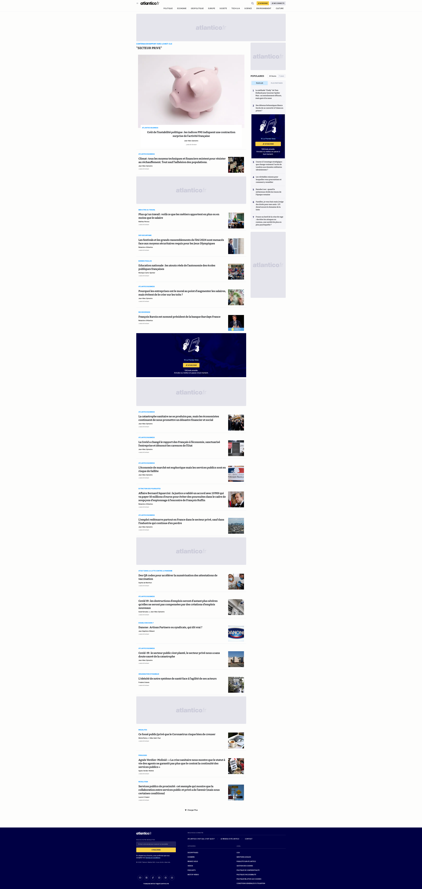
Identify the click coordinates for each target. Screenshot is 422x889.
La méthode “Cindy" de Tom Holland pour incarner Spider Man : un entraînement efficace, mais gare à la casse (269, 94)
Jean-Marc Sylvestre (191, 141)
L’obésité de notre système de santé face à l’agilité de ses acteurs (177, 678)
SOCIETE (223, 8)
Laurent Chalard (143, 797)
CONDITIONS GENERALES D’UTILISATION (251, 883)
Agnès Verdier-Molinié (146, 771)
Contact (248, 839)
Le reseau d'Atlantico (230, 839)
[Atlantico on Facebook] (152, 877)
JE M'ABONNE (263, 3)
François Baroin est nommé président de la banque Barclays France (179, 316)
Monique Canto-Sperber (146, 273)
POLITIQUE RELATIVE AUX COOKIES (249, 879)
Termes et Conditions (152, 858)
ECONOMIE (181, 8)
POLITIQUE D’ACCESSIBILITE (246, 874)
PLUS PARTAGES (277, 83)
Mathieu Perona (143, 221)
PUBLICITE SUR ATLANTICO (246, 861)
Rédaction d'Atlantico (145, 247)
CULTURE (280, 8)
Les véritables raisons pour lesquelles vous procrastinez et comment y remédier (268, 179)
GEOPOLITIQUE (197, 8)
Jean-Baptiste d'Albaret (146, 631)
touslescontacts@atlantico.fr (156, 883)
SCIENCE (248, 8)
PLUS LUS (259, 83)
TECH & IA (235, 8)
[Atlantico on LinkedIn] (159, 877)
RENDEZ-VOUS (193, 861)
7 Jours (281, 76)
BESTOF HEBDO (193, 874)
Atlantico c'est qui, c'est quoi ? (201, 839)
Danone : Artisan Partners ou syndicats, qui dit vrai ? (170, 627)
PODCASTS (192, 870)
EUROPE (211, 8)
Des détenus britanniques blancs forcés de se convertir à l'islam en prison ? (269, 108)
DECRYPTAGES (193, 852)
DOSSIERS (191, 857)
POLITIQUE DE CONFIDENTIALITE (248, 870)
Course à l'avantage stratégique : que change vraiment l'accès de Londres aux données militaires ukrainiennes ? (269, 166)
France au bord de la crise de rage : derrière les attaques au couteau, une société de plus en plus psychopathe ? (269, 221)
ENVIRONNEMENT (263, 8)
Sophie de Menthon (145, 583)
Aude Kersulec (143, 612)
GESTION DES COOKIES (245, 866)
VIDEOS (190, 866)
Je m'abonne (191, 365)
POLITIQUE (168, 8)
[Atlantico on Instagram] (165, 877)
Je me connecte (278, 3)
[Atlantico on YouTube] (172, 877)
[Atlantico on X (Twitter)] (146, 877)
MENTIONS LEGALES (244, 857)
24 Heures (272, 76)
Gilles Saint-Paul (155, 738)
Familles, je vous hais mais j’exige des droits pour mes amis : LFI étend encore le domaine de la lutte (270, 206)
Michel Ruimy (142, 738)
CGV (238, 852)
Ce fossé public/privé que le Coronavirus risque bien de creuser (176, 734)
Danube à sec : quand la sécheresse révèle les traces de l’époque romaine (268, 192)
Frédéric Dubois (143, 682)
